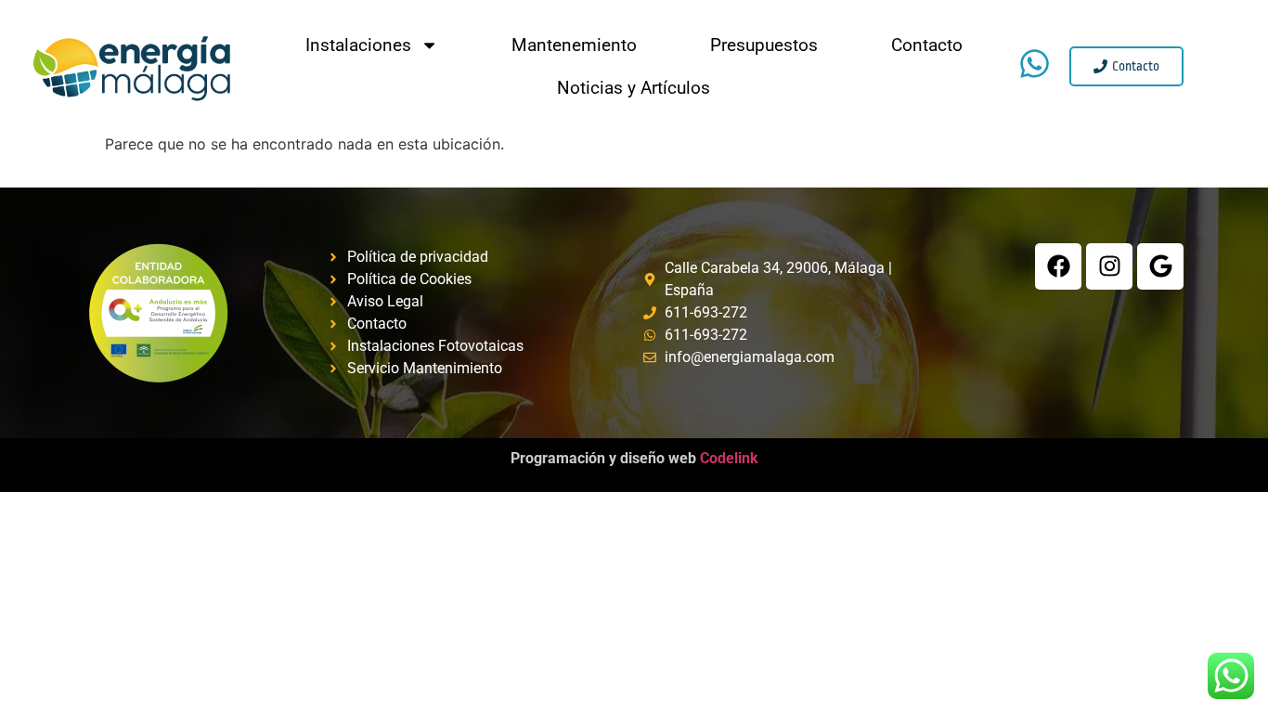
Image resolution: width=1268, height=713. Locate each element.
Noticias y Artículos (633, 87)
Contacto (927, 45)
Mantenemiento (574, 45)
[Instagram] (1109, 266)
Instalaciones (358, 45)
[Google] (1160, 266)
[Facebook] (1058, 266)
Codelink (634, 458)
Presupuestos (764, 45)
